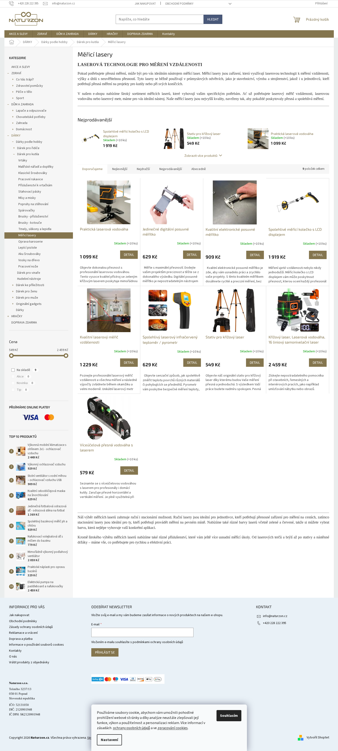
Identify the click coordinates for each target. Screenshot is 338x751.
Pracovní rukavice (30, 179)
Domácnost (24, 129)
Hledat (213, 19)
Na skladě (26, 370)
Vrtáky (22, 160)
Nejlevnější (119, 169)
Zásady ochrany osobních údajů (31, 627)
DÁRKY (15, 135)
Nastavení (109, 739)
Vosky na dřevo (29, 260)
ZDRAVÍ (16, 73)
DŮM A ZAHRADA (22, 104)
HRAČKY (16, 316)
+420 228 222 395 (274, 623)
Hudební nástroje (29, 279)
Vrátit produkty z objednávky (29, 662)
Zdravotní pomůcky (29, 85)
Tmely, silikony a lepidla (34, 229)
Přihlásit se (105, 652)
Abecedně (198, 169)
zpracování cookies (173, 728)
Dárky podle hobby (29, 142)
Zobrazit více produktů (200, 155)
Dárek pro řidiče (28, 148)
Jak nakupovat (145, 4)
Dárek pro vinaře (28, 272)
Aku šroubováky (29, 254)
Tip (22, 389)
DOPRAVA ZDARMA (24, 322)
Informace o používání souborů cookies (36, 644)
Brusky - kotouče (30, 222)
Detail (129, 255)
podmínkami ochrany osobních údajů (158, 642)
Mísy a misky (27, 198)
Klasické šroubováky (32, 173)
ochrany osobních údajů (131, 728)
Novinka (25, 383)
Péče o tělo (24, 92)
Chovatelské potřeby (31, 117)
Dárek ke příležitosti (30, 285)
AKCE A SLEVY (20, 67)
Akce (23, 376)
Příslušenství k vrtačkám (35, 185)
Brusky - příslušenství (33, 216)
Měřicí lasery (27, 235)
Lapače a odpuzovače (31, 110)
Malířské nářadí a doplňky (35, 166)
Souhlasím (229, 715)
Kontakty (15, 650)
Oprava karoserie (30, 241)
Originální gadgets (29, 304)
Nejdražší (143, 169)
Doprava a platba (21, 639)
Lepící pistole (27, 247)
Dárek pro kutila (28, 154)
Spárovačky (26, 210)
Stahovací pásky (29, 191)
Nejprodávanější (170, 169)
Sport (20, 98)
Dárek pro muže (27, 297)
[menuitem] (18, 34)
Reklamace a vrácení (23, 633)
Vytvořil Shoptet (318, 737)
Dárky (20, 310)
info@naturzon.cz (275, 616)
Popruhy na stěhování (33, 204)
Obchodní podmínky (179, 4)
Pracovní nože (28, 266)
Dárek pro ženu (26, 291)
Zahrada (21, 123)
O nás (13, 656)
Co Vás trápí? (25, 79)
